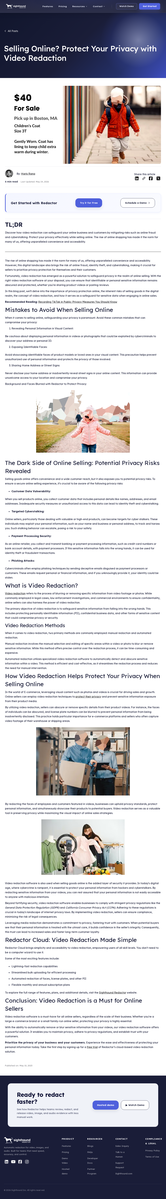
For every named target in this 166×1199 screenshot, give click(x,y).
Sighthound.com (123, 1173)
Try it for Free (89, 202)
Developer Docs (92, 1160)
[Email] (144, 179)
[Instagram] (27, 1161)
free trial (92, 1047)
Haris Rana (28, 173)
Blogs (90, 1146)
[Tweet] (158, 179)
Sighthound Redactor (112, 992)
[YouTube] (13, 1161)
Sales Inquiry (122, 1146)
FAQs (90, 1152)
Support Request (119, 1165)
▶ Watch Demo (135, 1105)
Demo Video (65, 1160)
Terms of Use (152, 1156)
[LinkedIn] (6, 1161)
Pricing (65, 1152)
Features (66, 1146)
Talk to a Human (119, 1154)
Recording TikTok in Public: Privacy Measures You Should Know (77, 301)
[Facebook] (20, 1161)
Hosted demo (65, 1171)
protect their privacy (88, 696)
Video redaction (15, 593)
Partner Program (91, 1171)
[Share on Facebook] (150, 179)
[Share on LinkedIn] (136, 179)
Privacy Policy (152, 1150)
